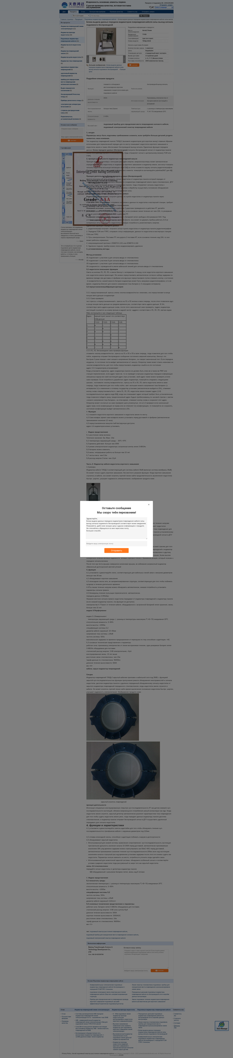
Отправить (116, 550)
